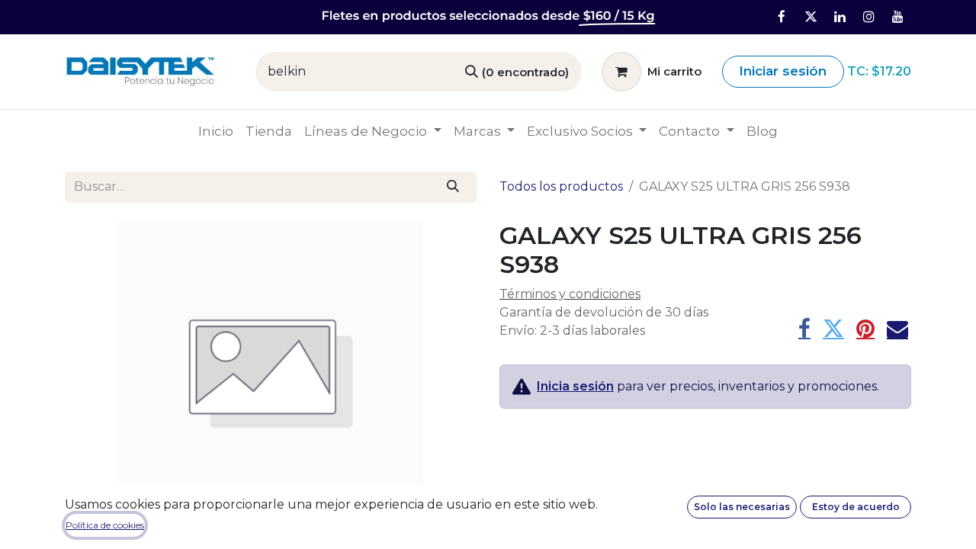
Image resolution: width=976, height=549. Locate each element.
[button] (96, 373)
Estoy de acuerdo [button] (856, 506)
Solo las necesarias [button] (742, 506)
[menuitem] (215, 132)
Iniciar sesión (783, 71)
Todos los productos (561, 186)
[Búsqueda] (453, 187)
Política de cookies (105, 525)
